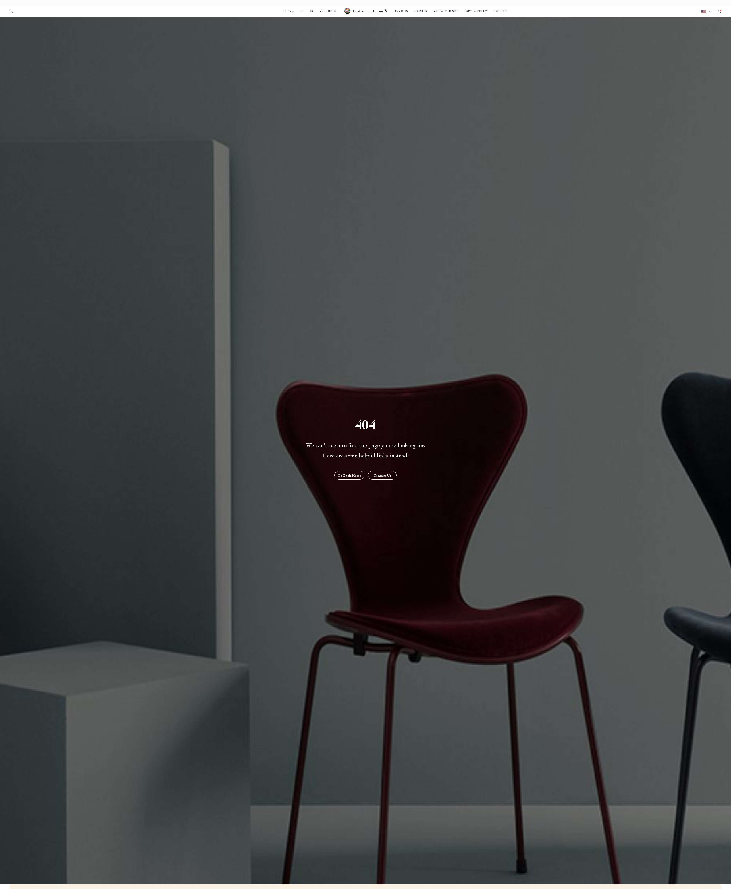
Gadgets (500, 11)
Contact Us (382, 476)
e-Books (401, 11)
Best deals (327, 11)
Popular (306, 11)
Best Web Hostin (446, 11)
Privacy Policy (476, 11)
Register (420, 11)
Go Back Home (349, 476)
